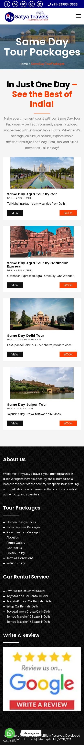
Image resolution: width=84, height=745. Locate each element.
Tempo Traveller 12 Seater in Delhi (28, 616)
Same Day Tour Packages (23, 527)
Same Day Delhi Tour (25, 337)
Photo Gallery (16, 542)
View (14, 213)
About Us (13, 537)
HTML (53, 739)
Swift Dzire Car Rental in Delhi (26, 591)
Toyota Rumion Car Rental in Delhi (29, 601)
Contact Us (14, 548)
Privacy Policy (16, 553)
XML (69, 739)
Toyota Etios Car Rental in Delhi (27, 596)
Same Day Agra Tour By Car (32, 196)
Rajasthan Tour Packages (23, 532)
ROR (62, 739)
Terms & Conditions (20, 558)
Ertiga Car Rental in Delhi (22, 606)
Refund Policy (16, 563)
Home (24, 64)
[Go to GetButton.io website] (9, 741)
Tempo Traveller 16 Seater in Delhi (28, 621)
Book (68, 213)
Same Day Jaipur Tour (27, 406)
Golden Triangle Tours (21, 522)
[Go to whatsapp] (10, 733)
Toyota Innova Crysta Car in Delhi (29, 611)
